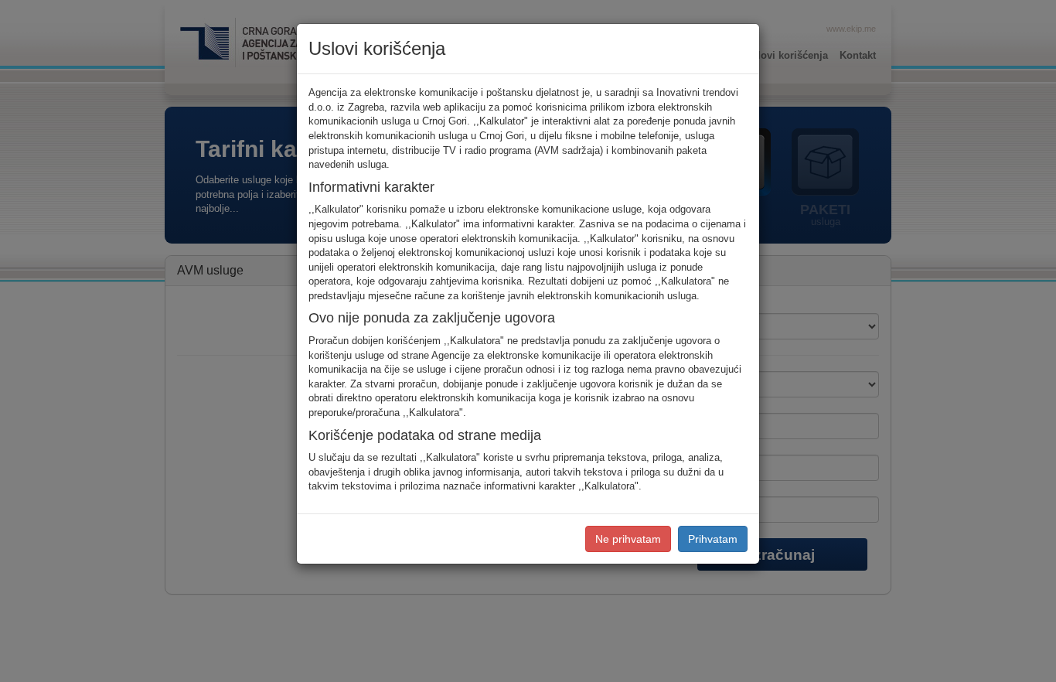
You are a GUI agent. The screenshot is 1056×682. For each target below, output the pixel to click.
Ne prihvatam (628, 539)
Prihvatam (712, 539)
